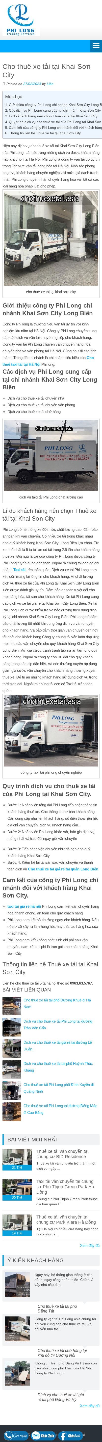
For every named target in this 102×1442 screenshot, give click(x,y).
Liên (50, 84)
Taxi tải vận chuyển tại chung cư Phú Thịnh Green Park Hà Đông (65, 1187)
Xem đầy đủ (90, 1245)
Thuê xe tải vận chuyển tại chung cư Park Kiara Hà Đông (66, 1220)
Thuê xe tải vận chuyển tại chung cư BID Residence (62, 1154)
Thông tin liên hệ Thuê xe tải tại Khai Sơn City (45, 133)
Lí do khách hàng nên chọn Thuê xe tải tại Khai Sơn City (53, 116)
